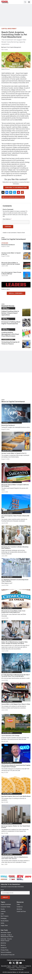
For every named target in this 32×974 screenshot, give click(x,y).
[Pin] (18, 192)
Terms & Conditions (21, 967)
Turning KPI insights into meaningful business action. (15, 427)
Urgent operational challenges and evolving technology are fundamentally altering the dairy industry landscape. (14, 552)
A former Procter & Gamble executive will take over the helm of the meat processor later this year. (15, 738)
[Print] (2, 192)
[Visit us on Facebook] (10, 963)
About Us (21, 966)
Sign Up (5, 897)
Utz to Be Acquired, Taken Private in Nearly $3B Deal (11, 273)
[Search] (25, 2)
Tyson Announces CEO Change (10, 735)
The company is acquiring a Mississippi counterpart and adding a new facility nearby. (15, 456)
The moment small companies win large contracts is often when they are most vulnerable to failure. (15, 861)
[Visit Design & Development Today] (4, 876)
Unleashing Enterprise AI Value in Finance (10, 343)
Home (3, 544)
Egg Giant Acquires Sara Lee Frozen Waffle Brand (15, 796)
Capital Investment (8, 28)
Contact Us (28, 966)
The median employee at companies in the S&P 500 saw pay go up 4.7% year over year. (15, 769)
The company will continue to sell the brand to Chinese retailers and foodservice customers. (13, 707)
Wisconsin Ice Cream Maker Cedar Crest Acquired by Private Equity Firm (13, 611)
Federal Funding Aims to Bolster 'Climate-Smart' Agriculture (10, 313)
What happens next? (6, 583)
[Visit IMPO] (28, 876)
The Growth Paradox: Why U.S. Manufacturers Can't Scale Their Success (14, 857)
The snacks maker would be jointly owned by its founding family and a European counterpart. (14, 520)
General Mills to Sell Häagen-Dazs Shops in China (15, 704)
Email (2, 889)
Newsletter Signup (6, 966)
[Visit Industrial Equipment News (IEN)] (20, 876)
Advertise (14, 966)
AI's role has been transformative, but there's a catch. (15, 678)
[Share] (6, 192)
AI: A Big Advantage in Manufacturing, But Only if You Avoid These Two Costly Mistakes (15, 675)
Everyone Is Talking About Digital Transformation (10, 322)
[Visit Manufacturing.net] (12, 879)
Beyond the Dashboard (8, 244)
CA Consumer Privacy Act (16, 969)
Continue (8, 226)
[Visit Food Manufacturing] (12, 876)
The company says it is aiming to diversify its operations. (13, 799)
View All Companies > (16, 293)
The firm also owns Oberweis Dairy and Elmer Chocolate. (13, 615)
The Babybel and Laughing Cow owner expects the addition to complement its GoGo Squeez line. (15, 830)
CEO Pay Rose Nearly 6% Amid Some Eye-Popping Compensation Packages (15, 766)
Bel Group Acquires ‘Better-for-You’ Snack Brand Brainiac (15, 826)
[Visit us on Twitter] (14, 963)
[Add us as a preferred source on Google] (22, 192)
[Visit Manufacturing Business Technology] (20, 879)
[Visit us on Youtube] (20, 963)
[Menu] (29, 2)
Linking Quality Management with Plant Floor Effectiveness (10, 334)
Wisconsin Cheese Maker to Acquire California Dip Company (10, 263)
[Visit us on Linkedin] (17, 963)
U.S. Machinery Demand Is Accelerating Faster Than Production (14, 580)
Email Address (7, 219)
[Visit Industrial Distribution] (4, 879)
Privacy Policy (11, 967)
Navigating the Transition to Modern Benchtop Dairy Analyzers (14, 547)
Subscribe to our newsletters (16, 187)
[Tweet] (14, 192)
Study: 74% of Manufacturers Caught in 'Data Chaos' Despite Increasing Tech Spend (14, 642)
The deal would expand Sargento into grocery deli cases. (14, 489)
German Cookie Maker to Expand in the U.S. (10, 253)
